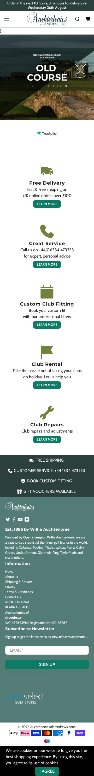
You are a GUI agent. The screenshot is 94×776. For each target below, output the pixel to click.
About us (11, 577)
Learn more (47, 204)
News (9, 571)
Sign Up (47, 664)
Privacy (10, 587)
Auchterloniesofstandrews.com (52, 727)
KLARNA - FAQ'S (17, 607)
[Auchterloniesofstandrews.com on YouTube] (20, 520)
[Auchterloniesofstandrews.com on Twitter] (7, 520)
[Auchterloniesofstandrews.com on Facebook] (13, 520)
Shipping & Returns (18, 581)
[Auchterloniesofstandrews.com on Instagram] (26, 520)
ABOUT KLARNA (17, 602)
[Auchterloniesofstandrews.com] (47, 19)
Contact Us (13, 597)
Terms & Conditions (19, 592)
